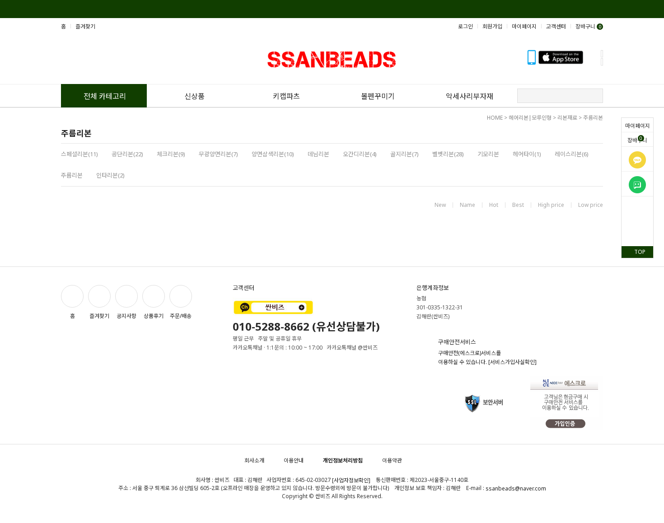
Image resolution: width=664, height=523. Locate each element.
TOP (639, 252)
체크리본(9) (171, 154)
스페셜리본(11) (79, 154)
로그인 (465, 26)
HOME (495, 117)
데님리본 (318, 154)
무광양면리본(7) (218, 154)
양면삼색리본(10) (273, 154)
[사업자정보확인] (351, 480)
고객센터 (556, 26)
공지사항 (126, 316)
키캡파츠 (286, 96)
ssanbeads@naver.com (516, 488)
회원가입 (492, 26)
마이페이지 (637, 126)
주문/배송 (181, 316)
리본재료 (567, 117)
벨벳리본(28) (448, 154)
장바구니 (637, 139)
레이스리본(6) (572, 154)
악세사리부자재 (469, 96)
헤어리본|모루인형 (530, 117)
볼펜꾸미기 (378, 96)
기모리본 (488, 154)
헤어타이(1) (527, 154)
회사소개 (254, 460)
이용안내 (294, 460)
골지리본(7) (404, 154)
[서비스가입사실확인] (512, 362)
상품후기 (154, 316)
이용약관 (392, 460)
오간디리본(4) (360, 154)
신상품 (194, 96)
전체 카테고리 (105, 96)
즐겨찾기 (85, 26)
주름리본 (593, 117)
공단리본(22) (127, 154)
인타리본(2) (110, 175)
